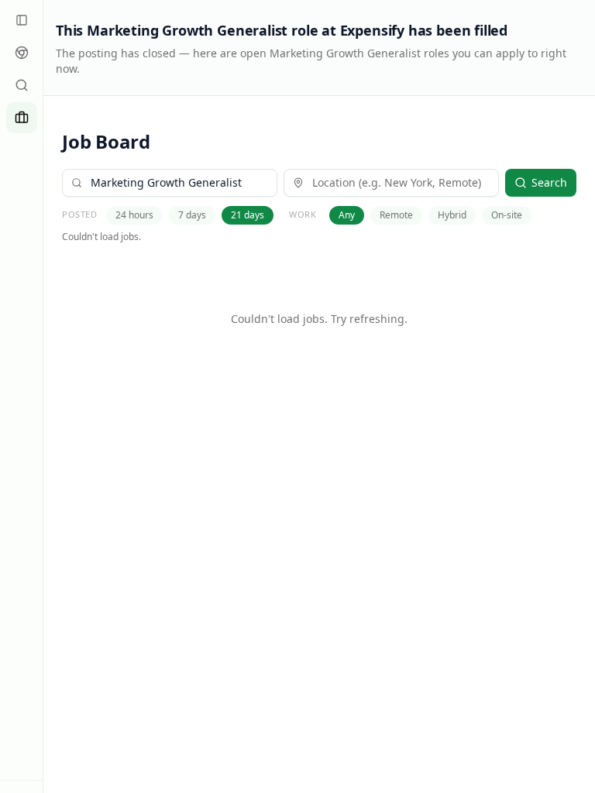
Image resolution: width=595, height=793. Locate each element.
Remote (396, 214)
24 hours (134, 214)
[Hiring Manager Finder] (21, 85)
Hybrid (452, 214)
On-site (506, 214)
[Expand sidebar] (22, 20)
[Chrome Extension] (21, 52)
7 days (192, 214)
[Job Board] (21, 117)
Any (347, 214)
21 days (247, 214)
